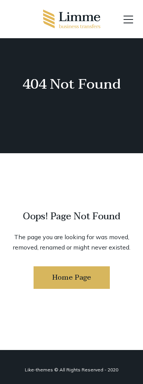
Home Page (71, 278)
